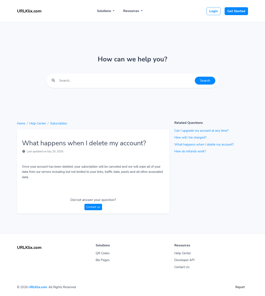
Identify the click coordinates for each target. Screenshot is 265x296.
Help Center (37, 123)
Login (213, 11)
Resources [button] (131, 11)
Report (240, 287)
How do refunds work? (190, 151)
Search (205, 80)
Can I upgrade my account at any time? (201, 131)
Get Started (236, 11)
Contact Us (181, 267)
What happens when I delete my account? (204, 144)
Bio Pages (103, 260)
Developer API (184, 260)
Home (21, 123)
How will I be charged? (190, 137)
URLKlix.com (38, 287)
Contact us (93, 207)
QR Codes (103, 253)
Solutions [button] (104, 11)
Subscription (58, 123)
